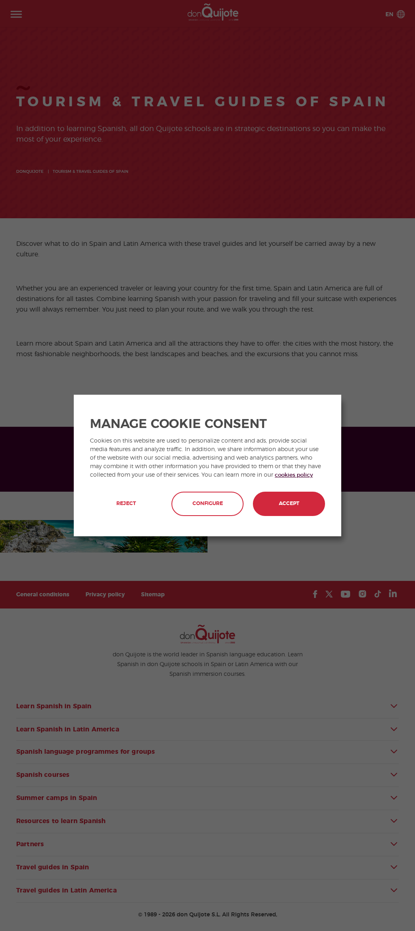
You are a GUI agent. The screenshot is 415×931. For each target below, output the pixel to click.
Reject (126, 503)
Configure (208, 503)
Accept (289, 503)
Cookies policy (294, 475)
